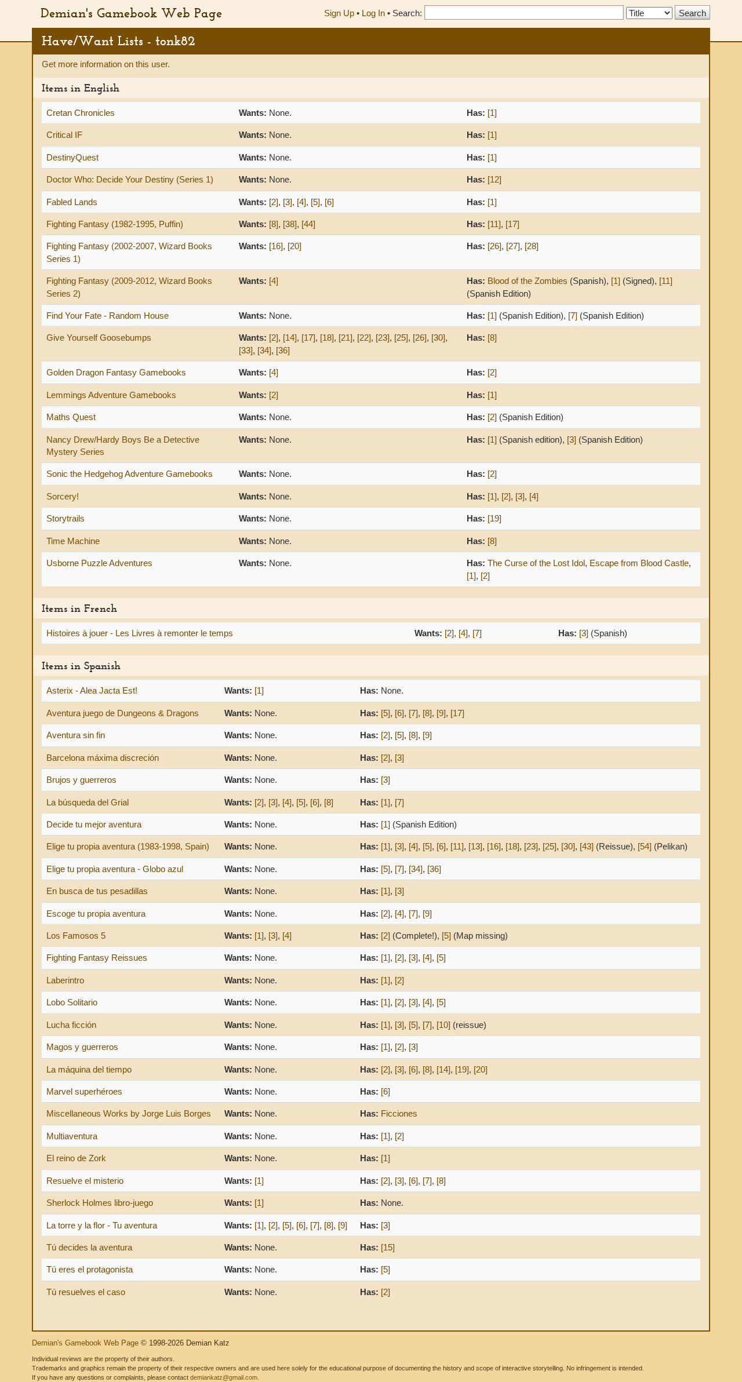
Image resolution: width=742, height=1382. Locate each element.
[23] (383, 337)
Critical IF (64, 135)
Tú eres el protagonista (89, 1269)
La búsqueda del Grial (87, 802)
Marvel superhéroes (84, 1091)
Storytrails (65, 518)
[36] (283, 350)
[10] (443, 1025)
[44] (308, 224)
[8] (273, 224)
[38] (290, 224)
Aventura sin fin (75, 735)
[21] (345, 337)
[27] (513, 246)
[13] (475, 846)
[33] (246, 350)
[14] (290, 337)
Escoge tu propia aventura (96, 913)
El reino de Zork (76, 1158)
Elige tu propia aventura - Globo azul (114, 869)
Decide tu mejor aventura (93, 824)
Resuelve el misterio (84, 1181)
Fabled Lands (71, 202)
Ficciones (399, 1113)
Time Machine (73, 541)
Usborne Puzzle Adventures (99, 563)
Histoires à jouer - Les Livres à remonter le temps (139, 633)
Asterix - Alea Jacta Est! (91, 690)
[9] (441, 713)
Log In (373, 13)
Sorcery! (62, 496)
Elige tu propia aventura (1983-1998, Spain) (127, 846)
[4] (301, 202)
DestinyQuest (72, 157)
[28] (532, 246)
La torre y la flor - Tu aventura (101, 1225)
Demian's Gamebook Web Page (131, 13)
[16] (276, 246)
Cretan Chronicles (80, 113)
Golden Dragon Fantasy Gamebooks (116, 372)
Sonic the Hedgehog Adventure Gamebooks (129, 474)
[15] (388, 1247)
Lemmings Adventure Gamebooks (111, 395)
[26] (494, 246)
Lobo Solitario (71, 1002)
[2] (273, 202)
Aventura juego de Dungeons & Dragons (122, 713)
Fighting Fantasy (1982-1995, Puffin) (114, 224)
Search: (407, 13)
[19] (494, 518)
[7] (572, 315)
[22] (364, 337)
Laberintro (65, 980)
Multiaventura (71, 1136)
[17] (512, 224)
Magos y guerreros (82, 1047)
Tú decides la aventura (89, 1247)
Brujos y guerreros (81, 780)
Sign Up (339, 13)
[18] (327, 337)
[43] (587, 846)
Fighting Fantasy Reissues (96, 957)
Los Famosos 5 (76, 935)
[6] (329, 202)
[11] (494, 224)
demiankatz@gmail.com (223, 1377)
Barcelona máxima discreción (102, 758)
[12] (494, 179)
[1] (492, 113)
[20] (294, 246)
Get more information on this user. (106, 64)
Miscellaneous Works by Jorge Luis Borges (128, 1113)
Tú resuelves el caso (85, 1292)
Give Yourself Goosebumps (98, 337)
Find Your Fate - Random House (107, 315)
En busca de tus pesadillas (97, 891)
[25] (401, 337)
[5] (315, 202)
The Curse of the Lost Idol (536, 563)
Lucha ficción (71, 1025)
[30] (438, 337)
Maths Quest (71, 417)
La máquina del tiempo (89, 1069)
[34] (264, 350)
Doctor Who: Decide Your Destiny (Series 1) (129, 179)
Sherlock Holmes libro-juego (99, 1203)
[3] (287, 202)
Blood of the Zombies (528, 281)
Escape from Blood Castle (639, 563)
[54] (645, 846)
